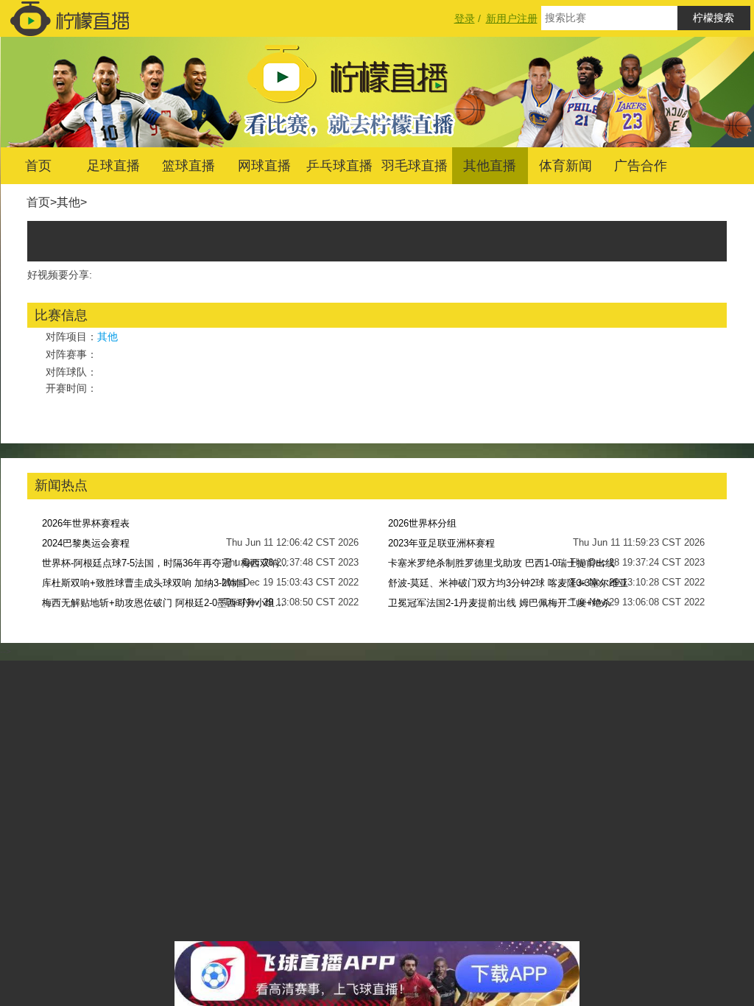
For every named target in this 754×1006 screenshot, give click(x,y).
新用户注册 (512, 18)
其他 (68, 202)
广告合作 (640, 165)
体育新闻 (565, 165)
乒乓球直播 (339, 165)
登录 (464, 18)
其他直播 (489, 165)
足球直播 (113, 165)
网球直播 (264, 165)
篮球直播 (188, 165)
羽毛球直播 (414, 165)
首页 (38, 165)
